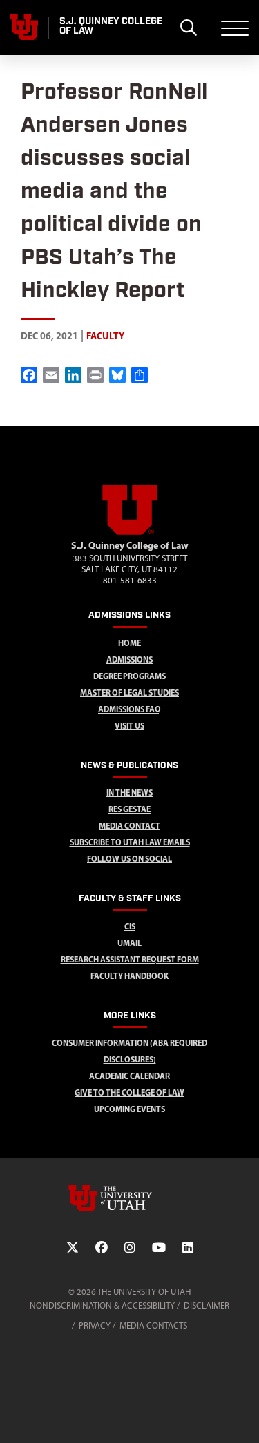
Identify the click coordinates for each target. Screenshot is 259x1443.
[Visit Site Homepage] (129, 532)
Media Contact (129, 825)
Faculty (105, 336)
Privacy (95, 1325)
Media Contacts (153, 1325)
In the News (129, 792)
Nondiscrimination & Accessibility (102, 1305)
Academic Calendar (129, 1076)
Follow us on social (129, 859)
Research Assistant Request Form (130, 959)
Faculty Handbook (129, 976)
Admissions (129, 659)
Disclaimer (206, 1305)
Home (129, 643)
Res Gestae (129, 809)
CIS (129, 926)
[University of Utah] (129, 1198)
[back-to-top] (242, 1416)
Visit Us (129, 725)
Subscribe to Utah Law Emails (130, 842)
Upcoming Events (129, 1109)
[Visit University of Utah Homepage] (24, 27)
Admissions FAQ (129, 709)
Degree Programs (129, 676)
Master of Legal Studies (129, 692)
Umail (129, 943)
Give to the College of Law (129, 1092)
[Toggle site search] (188, 27)
